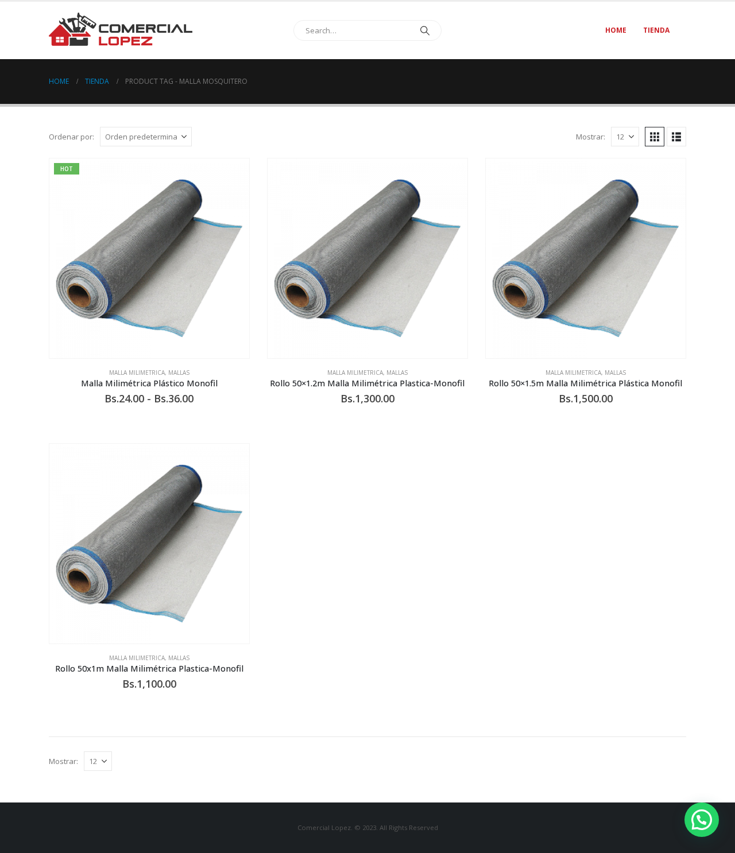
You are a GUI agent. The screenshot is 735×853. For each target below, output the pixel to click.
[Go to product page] (367, 258)
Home (615, 30)
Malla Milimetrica (137, 373)
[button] (654, 136)
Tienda (656, 30)
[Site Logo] (120, 30)
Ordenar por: (71, 136)
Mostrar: (590, 136)
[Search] (425, 30)
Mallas (178, 373)
